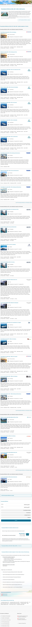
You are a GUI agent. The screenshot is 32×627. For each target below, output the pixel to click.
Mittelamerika (9, 4)
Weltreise (20, 4)
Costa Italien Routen (23, 603)
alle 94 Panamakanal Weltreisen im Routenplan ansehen (24, 202)
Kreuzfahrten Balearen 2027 (5, 602)
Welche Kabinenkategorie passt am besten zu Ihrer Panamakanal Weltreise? (13, 574)
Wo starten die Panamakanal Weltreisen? (8, 579)
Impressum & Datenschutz (22, 623)
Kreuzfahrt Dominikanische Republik (15, 603)
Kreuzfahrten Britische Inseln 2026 (14, 602)
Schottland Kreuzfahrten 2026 (24, 602)
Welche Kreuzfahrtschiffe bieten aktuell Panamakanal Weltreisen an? (12, 584)
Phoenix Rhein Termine (12, 604)
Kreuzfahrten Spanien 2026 (20, 604)
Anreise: (2, 504)
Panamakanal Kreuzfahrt (14, 4)
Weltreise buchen (4, 595)
